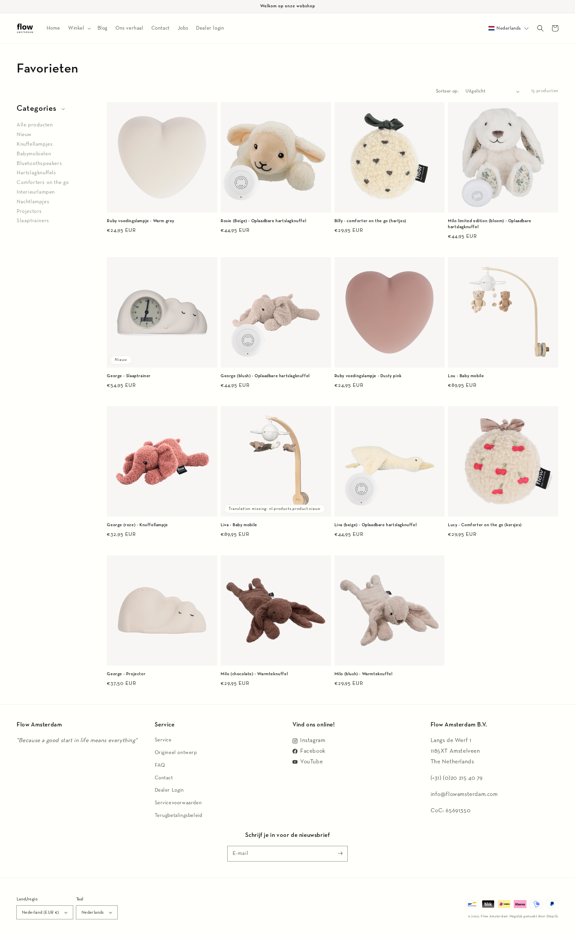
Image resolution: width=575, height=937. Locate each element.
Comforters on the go (43, 182)
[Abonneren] (340, 853)
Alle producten (35, 125)
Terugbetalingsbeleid (178, 815)
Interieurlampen (36, 192)
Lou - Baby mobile (466, 376)
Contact (164, 777)
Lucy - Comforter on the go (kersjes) (485, 525)
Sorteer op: (447, 91)
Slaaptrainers (33, 221)
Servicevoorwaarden (178, 802)
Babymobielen (34, 154)
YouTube (311, 762)
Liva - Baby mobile (239, 525)
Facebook (312, 751)
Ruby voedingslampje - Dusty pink (368, 376)
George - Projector (126, 674)
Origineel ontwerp (176, 752)
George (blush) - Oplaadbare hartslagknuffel (265, 376)
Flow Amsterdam (494, 916)
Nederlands (93, 912)
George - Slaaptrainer (129, 376)
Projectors (29, 211)
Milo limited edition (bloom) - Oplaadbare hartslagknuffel (489, 224)
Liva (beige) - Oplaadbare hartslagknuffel (375, 525)
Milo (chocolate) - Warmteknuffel (254, 674)
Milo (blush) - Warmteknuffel (363, 674)
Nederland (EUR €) (40, 912)
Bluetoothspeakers (39, 163)
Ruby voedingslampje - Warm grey (140, 221)
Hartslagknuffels (36, 173)
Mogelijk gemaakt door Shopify (533, 916)
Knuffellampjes (35, 144)
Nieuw (24, 134)
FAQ (160, 765)
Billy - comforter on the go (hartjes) (370, 221)
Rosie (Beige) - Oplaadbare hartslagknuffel (263, 221)
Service (163, 739)
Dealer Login (169, 790)
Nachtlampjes (33, 202)
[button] (508, 28)
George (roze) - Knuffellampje (137, 525)
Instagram (312, 740)
